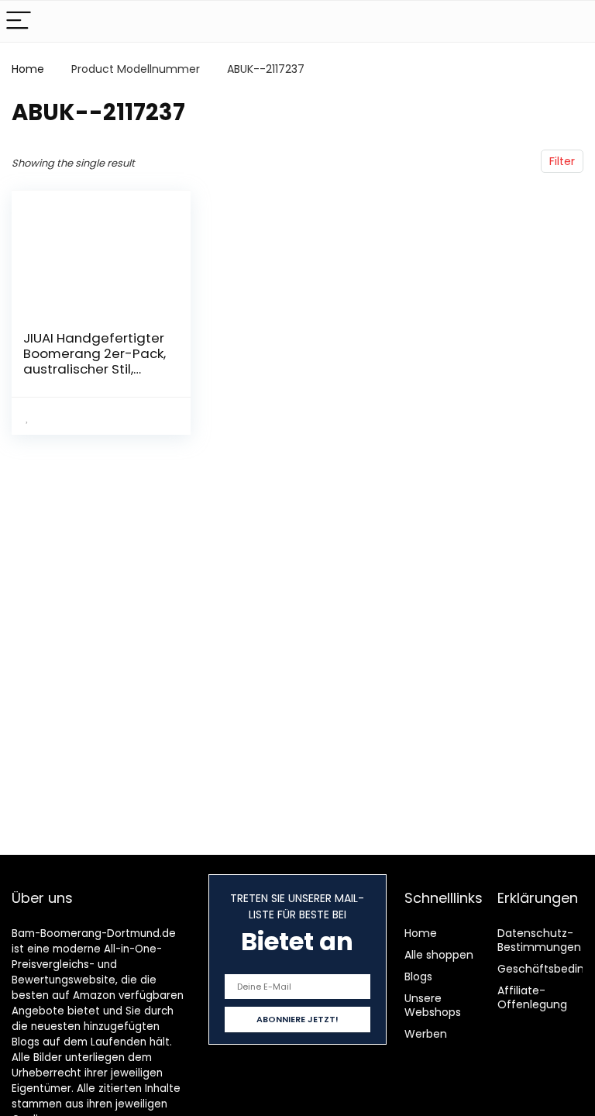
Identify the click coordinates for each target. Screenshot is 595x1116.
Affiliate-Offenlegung (532, 997)
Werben (425, 1034)
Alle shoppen (438, 955)
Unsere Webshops (432, 1005)
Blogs (418, 976)
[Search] (571, 21)
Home (28, 69)
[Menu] (18, 21)
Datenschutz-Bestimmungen (539, 940)
